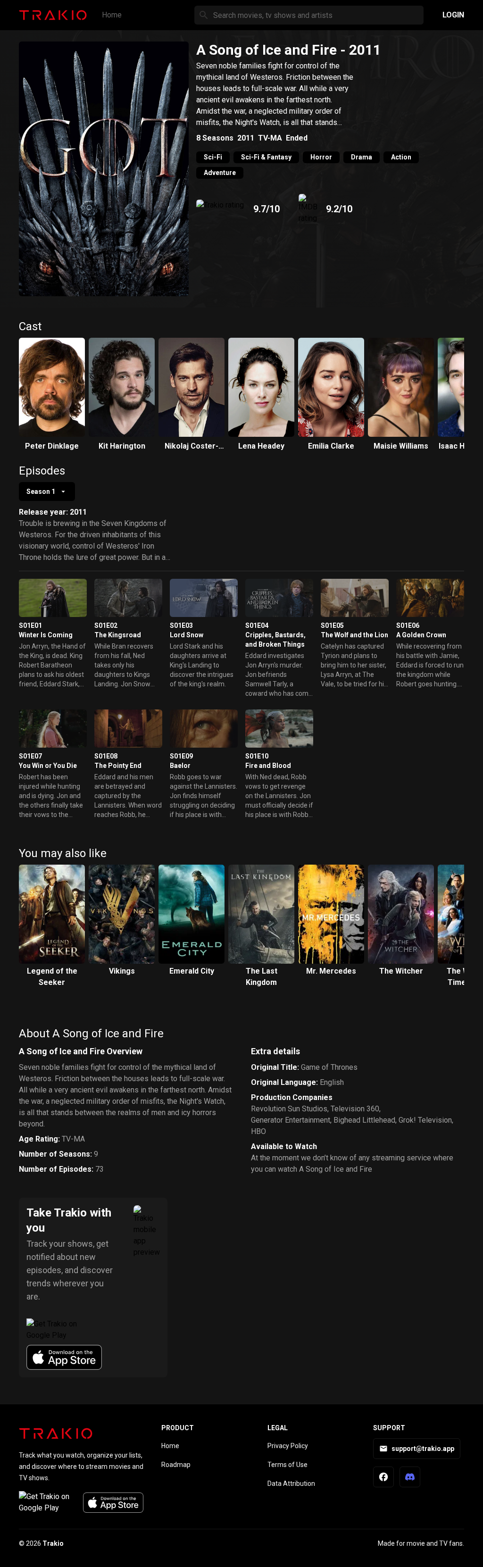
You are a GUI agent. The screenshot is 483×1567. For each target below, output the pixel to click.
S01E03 (181, 625)
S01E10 (256, 756)
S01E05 (332, 625)
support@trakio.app (422, 1448)
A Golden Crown (421, 635)
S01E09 (181, 756)
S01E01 (30, 625)
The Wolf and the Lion (354, 635)
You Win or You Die (48, 765)
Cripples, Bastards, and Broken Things (275, 639)
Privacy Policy (287, 1446)
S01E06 (407, 625)
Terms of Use (287, 1464)
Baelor (180, 765)
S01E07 (30, 756)
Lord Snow (186, 635)
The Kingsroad (117, 635)
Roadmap (176, 1464)
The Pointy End (118, 765)
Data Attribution (291, 1483)
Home (112, 14)
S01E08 (105, 756)
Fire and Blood (268, 765)
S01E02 (105, 625)
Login (453, 14)
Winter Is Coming (46, 635)
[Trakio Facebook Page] (383, 1477)
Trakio (53, 1543)
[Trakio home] (55, 1433)
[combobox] (47, 491)
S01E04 (256, 625)
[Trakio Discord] (410, 1477)
